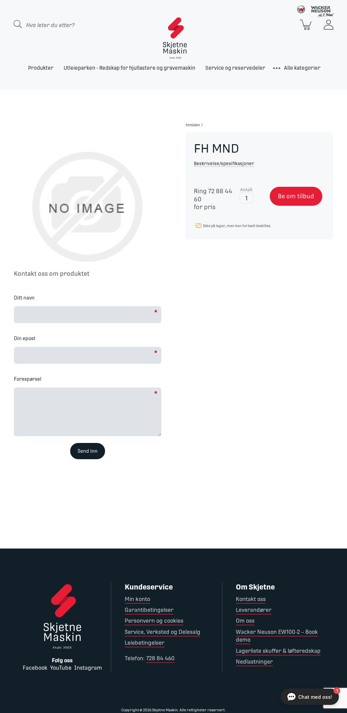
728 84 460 (160, 658)
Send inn (88, 451)
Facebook (35, 668)
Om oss (245, 621)
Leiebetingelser (144, 643)
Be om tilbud (296, 196)
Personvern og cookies (154, 621)
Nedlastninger (254, 662)
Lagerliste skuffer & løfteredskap (278, 651)
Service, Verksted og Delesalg (162, 632)
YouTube (61, 668)
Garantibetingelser (149, 610)
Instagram (88, 668)
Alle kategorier (302, 68)
